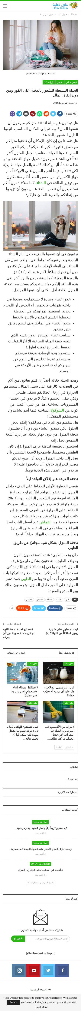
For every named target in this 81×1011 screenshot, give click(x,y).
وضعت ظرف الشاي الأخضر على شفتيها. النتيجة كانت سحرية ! (41, 849)
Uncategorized (40, 864)
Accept (13, 1002)
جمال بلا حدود (40, 822)
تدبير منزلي (71, 82)
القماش (46, 522)
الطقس (29, 600)
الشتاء (41, 183)
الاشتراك (18, 938)
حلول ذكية (49, 82)
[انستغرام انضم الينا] (19, 970)
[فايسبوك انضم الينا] (62, 970)
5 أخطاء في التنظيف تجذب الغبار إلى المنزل (40, 870)
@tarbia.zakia (36, 953)
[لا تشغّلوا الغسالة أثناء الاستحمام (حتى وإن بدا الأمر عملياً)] (22, 673)
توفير (60, 82)
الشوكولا (57, 410)
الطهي (26, 579)
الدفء (59, 600)
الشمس (40, 600)
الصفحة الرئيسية (38, 989)
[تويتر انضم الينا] (47, 970)
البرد (67, 600)
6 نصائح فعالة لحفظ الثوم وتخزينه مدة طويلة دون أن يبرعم (18, 633)
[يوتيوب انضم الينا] (33, 970)
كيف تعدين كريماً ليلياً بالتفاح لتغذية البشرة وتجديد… (40, 828)
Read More (41, 1007)
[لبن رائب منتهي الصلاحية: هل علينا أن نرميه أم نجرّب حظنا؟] (58, 673)
